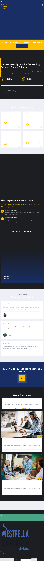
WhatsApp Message (17, 560)
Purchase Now (22, 45)
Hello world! (22, 401)
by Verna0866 (18, 408)
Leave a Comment (26, 408)
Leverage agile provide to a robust (22, 441)
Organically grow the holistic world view (22, 484)
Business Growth (8, 277)
